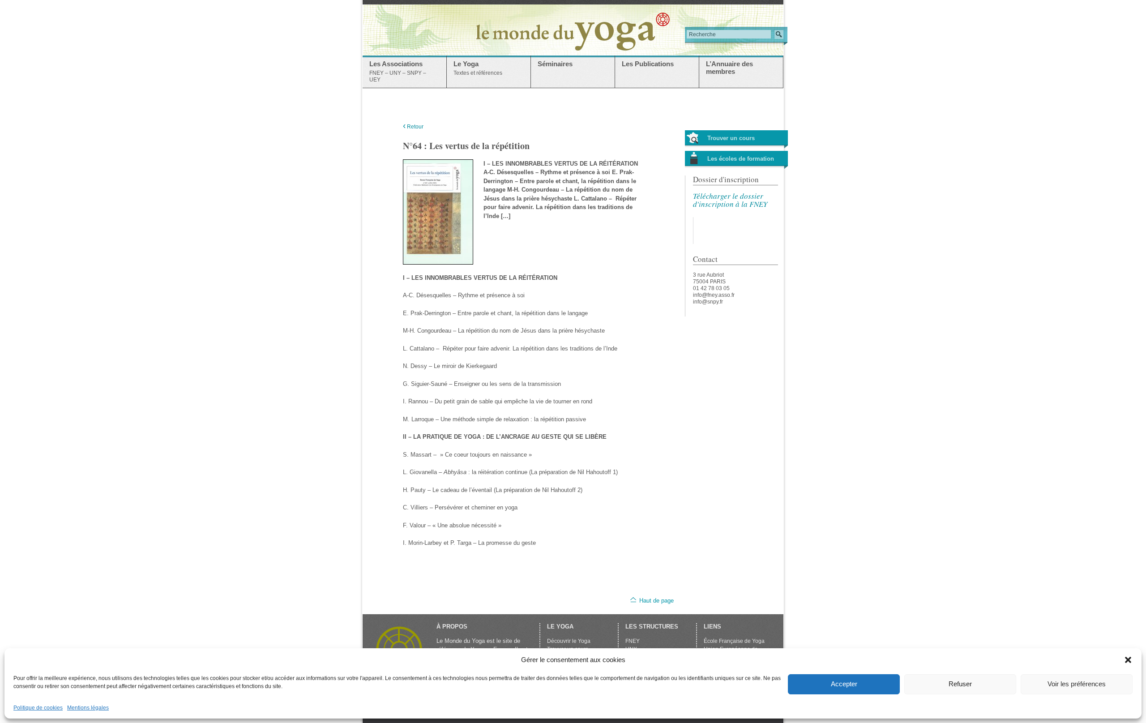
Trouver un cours (731, 138)
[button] (1128, 659)
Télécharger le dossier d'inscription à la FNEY (730, 200)
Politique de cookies (38, 708)
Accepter (844, 684)
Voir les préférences (1077, 684)
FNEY (632, 641)
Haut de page (656, 600)
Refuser (960, 684)
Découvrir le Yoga (568, 641)
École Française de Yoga (734, 641)
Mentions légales (88, 708)
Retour (413, 127)
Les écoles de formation (740, 158)
